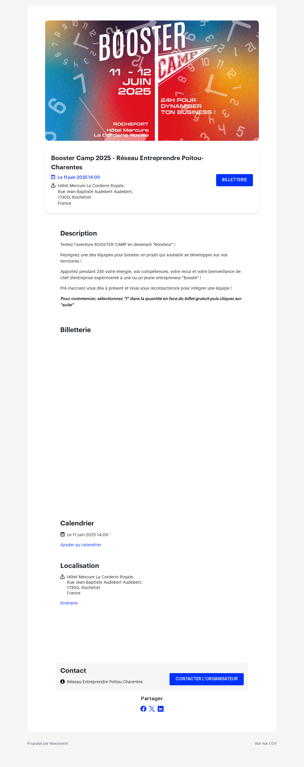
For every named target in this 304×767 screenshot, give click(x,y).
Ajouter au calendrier (80, 545)
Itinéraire (69, 603)
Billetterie (234, 180)
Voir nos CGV (266, 743)
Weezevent (59, 743)
